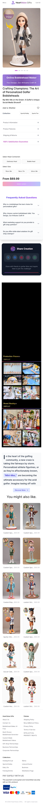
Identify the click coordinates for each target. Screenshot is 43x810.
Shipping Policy (29, 719)
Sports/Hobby (25, 113)
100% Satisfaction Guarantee (15, 142)
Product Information (10, 122)
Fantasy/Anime (8, 771)
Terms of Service (29, 730)
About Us (6, 719)
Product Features (9, 129)
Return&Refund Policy (31, 723)
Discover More (20, 490)
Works (24, 761)
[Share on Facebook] (14, 257)
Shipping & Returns (10, 135)
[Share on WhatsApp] (34, 257)
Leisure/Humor (27, 764)
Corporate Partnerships (11, 750)
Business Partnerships (10, 747)
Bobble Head (31, 161)
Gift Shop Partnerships (10, 744)
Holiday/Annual (8, 761)
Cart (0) (38, 2)
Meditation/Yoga (27, 771)
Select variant (21, 184)
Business (25, 767)
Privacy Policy (28, 726)
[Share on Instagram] (28, 257)
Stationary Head (12, 161)
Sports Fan (35, 113)
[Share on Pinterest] (21, 257)
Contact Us (6, 723)
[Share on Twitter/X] (8, 257)
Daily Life (6, 767)
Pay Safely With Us (13, 776)
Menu (4, 2)
